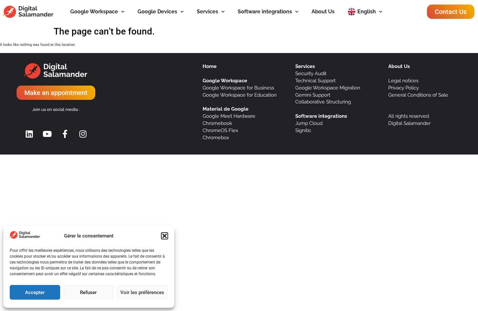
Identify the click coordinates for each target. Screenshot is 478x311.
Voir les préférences (142, 292)
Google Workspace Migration (327, 87)
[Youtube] (47, 134)
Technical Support (315, 80)
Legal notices (403, 80)
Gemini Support (312, 95)
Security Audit (310, 73)
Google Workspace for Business (238, 87)
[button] (164, 236)
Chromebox (216, 137)
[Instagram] (83, 134)
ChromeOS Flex (220, 130)
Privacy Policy (403, 87)
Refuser (88, 292)
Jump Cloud (309, 123)
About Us (323, 11)
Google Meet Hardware (229, 116)
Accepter (35, 292)
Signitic (303, 130)
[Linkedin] (29, 134)
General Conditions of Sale (418, 95)
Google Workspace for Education (240, 95)
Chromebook (217, 123)
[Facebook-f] (65, 134)
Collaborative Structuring (323, 101)
